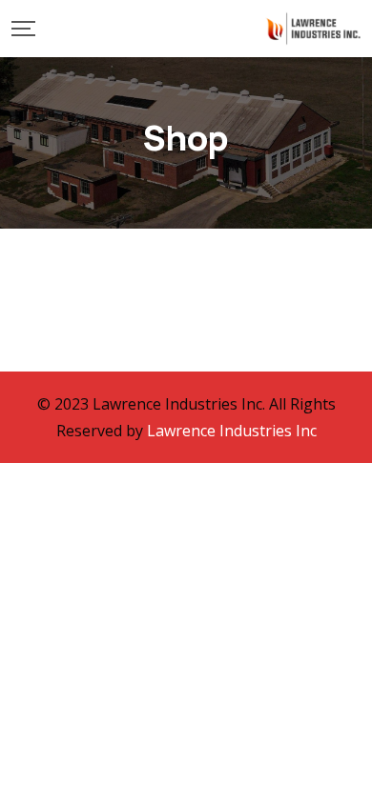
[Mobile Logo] (313, 29)
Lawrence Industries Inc (232, 430)
